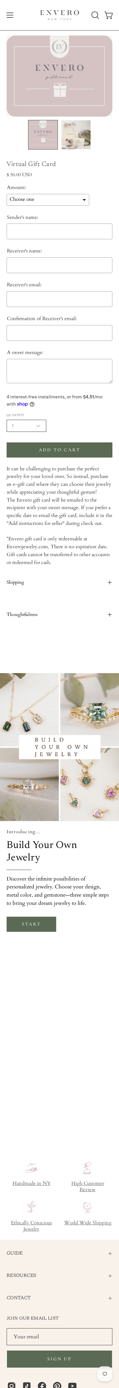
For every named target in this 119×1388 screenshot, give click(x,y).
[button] (94, 15)
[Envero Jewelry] (60, 15)
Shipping (15, 582)
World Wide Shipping (87, 1222)
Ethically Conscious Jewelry (31, 1226)
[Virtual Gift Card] (43, 135)
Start (31, 924)
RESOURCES (21, 1275)
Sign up (59, 1359)
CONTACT (19, 1298)
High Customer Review (87, 1186)
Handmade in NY (32, 1183)
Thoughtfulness (22, 614)
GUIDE (15, 1253)
